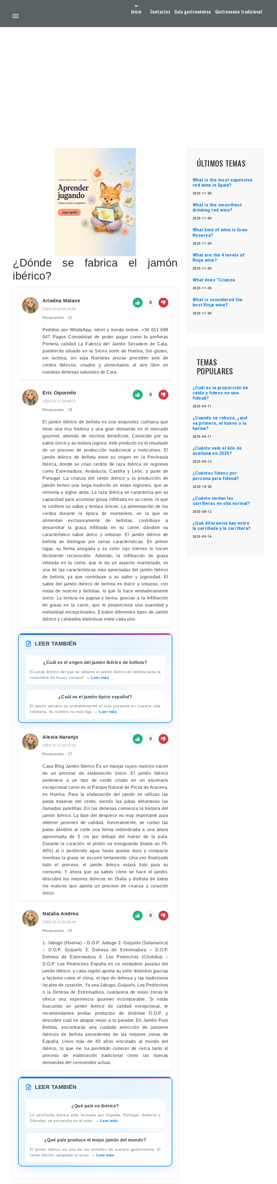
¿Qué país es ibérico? (95, 1106)
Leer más (100, 677)
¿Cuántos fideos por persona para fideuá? (216, 476)
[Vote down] (163, 302)
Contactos (160, 11)
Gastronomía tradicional (238, 11)
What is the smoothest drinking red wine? (217, 207)
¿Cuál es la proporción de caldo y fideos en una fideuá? (220, 393)
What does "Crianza (214, 280)
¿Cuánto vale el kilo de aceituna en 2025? (217, 451)
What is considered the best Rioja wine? (218, 302)
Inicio (136, 11)
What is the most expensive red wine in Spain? (223, 182)
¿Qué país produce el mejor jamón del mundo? (95, 1140)
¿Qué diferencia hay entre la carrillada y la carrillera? (222, 526)
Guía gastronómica (192, 11)
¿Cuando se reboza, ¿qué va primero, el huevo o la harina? (220, 423)
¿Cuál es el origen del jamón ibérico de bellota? (95, 662)
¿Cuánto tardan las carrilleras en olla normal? (221, 501)
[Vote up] (138, 302)
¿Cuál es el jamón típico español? (95, 697)
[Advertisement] (138, 75)
